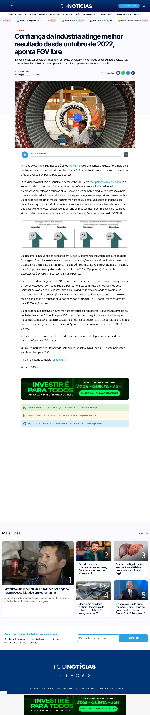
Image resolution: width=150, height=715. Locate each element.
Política (43, 14)
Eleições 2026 (15, 14)
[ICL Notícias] (75, 5)
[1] (38, 562)
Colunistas (30, 14)
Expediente (47, 689)
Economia (54, 14)
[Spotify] (89, 675)
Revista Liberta (124, 14)
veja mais (141, 534)
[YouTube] (72, 675)
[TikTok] (83, 675)
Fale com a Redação (86, 689)
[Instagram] (61, 675)
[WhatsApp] (123, 73)
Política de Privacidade (111, 689)
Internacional (89, 14)
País (78, 14)
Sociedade (68, 14)
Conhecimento (106, 14)
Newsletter (32, 689)
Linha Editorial (64, 689)
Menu (10, 6)
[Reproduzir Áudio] (25, 154)
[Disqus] (75, 471)
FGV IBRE (74, 165)
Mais (136, 14)
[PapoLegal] (118, 73)
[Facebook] (128, 73)
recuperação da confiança (105, 182)
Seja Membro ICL (129, 6)
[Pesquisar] (144, 5)
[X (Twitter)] (133, 73)
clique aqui (59, 359)
